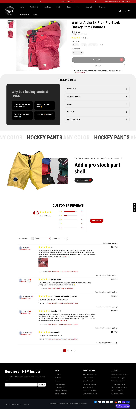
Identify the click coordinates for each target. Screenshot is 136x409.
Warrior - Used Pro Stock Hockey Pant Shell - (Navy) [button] (60, 288)
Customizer (23, 14)
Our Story (58, 378)
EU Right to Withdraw (117, 393)
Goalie (59, 7)
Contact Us (58, 374)
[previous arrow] (20, 46)
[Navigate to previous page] (61, 350)
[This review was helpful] (113, 275)
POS (70, 403)
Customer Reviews (88, 378)
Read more (65, 257)
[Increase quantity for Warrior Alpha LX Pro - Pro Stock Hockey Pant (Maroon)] (81, 52)
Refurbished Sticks (60, 387)
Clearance (102, 7)
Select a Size (76, 41)
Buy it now (98, 65)
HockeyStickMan (63, 403)
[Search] (120, 11)
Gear (78, 7)
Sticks (22, 7)
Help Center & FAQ (117, 390)
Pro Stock (48, 7)
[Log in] (124, 11)
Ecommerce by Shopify (80, 403)
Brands (35, 14)
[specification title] (22, 105)
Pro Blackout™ (34, 7)
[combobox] (43, 238)
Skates (69, 7)
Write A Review (96, 220)
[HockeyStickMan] (9, 11)
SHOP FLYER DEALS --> (68, 1)
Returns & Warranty (60, 393)
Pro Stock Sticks (60, 384)
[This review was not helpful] (116, 275)
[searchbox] (24, 238)
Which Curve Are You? (118, 381)
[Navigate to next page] (75, 350)
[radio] (75, 44)
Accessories (89, 7)
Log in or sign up (79, 72)
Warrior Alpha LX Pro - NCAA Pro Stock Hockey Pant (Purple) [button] (63, 303)
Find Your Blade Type (118, 378)
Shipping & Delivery (61, 390)
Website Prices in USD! (90, 393)
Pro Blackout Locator (89, 384)
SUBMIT (42, 385)
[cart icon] (129, 11)
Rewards (57, 381)
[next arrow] (63, 46)
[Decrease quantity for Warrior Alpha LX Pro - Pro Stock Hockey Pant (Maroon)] (74, 52)
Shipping (74, 34)
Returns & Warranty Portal (119, 387)
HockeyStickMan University (119, 374)
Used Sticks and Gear (89, 390)
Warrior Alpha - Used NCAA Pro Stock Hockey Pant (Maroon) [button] (63, 271)
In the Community (88, 381)
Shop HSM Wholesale (89, 374)
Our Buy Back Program (118, 384)
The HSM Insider (88, 387)
